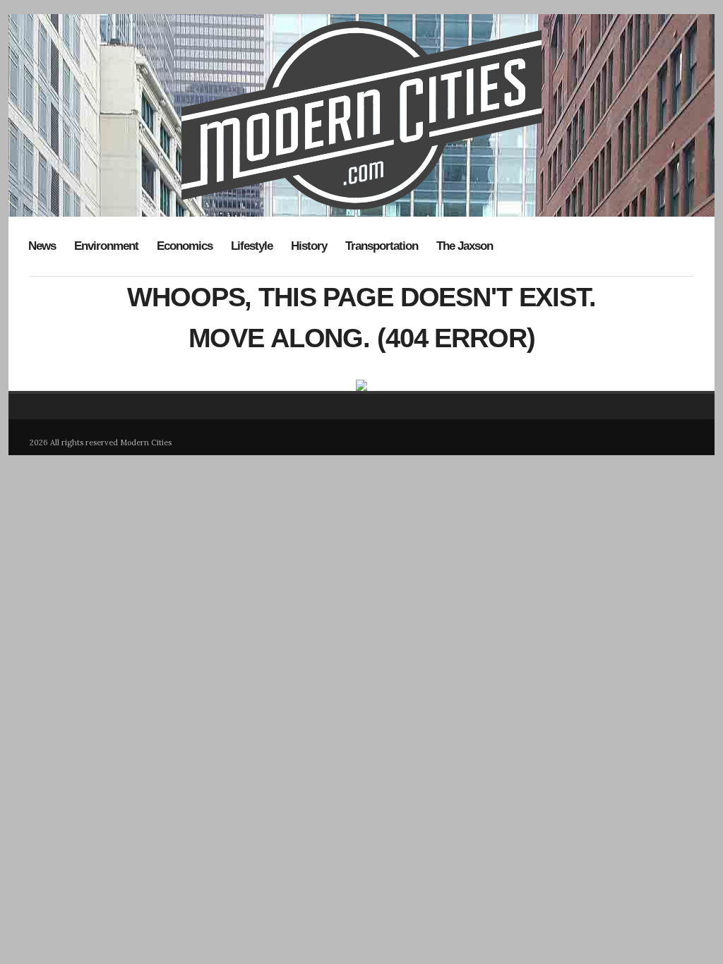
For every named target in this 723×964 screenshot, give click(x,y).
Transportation (381, 246)
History (309, 246)
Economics (185, 246)
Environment (106, 246)
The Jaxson (464, 246)
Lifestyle (252, 246)
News (42, 246)
